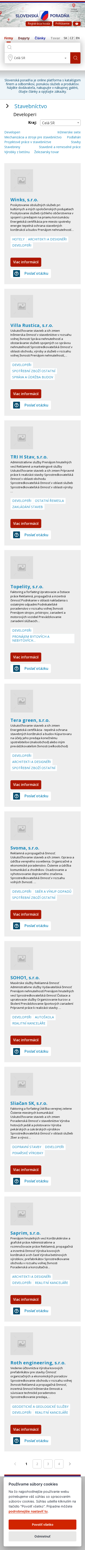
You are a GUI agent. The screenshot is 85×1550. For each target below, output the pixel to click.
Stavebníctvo (31, 106)
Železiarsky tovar (46, 152)
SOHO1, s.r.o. (25, 977)
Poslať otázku (36, 273)
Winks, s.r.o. (24, 200)
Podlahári (74, 137)
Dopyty (24, 38)
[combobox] (37, 57)
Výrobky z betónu (17, 152)
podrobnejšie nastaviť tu (28, 1511)
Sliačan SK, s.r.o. (28, 1103)
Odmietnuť (42, 1536)
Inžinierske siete (69, 132)
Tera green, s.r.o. (30, 720)
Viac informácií (26, 261)
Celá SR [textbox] (19, 58)
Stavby (76, 142)
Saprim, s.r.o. (25, 1233)
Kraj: (32, 122)
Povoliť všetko (42, 1524)
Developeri (12, 132)
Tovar (55, 38)
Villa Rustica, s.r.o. (31, 325)
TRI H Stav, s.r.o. (29, 457)
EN (78, 38)
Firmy (8, 38)
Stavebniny (12, 147)
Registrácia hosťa (39, 23)
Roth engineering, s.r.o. (38, 1363)
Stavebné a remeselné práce (60, 147)
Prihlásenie (63, 23)
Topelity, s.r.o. (26, 586)
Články (40, 38)
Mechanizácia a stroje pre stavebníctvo (33, 137)
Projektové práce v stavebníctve (27, 142)
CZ (71, 38)
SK (65, 38)
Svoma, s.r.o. (24, 848)
